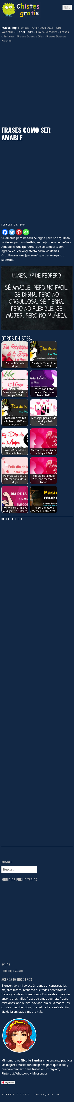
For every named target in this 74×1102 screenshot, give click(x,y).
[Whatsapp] (26, 232)
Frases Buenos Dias (30, 36)
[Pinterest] (19, 232)
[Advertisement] (37, 84)
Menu (67, 7)
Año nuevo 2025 (42, 28)
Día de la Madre (46, 32)
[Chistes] (21, 17)
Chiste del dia (11, 518)
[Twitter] (12, 232)
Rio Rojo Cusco (13, 971)
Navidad (23, 28)
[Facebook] (5, 232)
